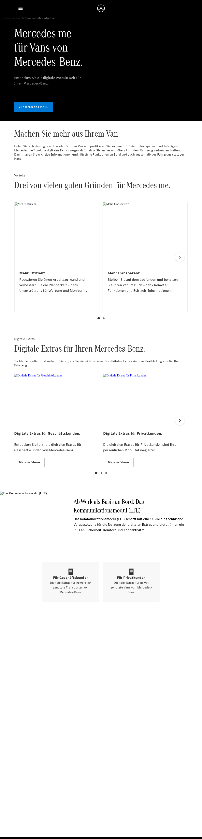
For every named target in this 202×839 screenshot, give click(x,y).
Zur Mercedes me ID (34, 107)
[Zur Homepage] (101, 8)
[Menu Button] (20, 8)
